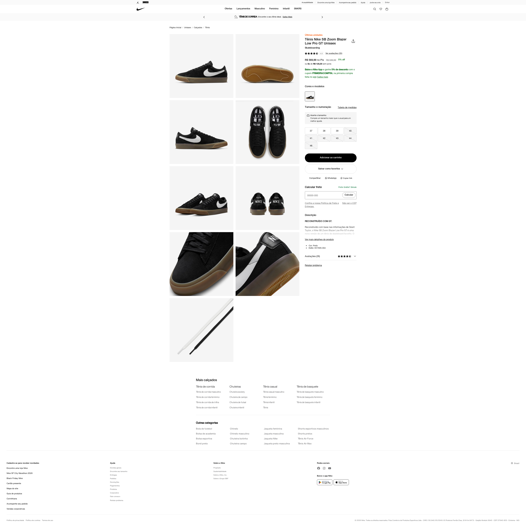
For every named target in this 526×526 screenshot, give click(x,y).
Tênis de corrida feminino (207, 397)
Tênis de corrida (205, 386)
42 (324, 138)
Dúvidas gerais (115, 468)
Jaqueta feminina (273, 428)
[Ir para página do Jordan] (138, 2)
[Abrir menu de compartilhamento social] (353, 41)
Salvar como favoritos (329, 169)
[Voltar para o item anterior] (204, 17)
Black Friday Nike (15, 478)
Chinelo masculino (239, 433)
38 (324, 130)
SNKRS (297, 9)
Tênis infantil (268, 402)
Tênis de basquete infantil (308, 402)
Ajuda (363, 3)
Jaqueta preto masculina (277, 443)
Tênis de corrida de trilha (207, 402)
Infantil (286, 9)
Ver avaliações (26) (334, 53)
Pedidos (113, 478)
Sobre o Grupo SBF (220, 478)
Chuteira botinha (239, 438)
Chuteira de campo (238, 397)
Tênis (265, 407)
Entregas (113, 475)
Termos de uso (47, 520)
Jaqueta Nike (271, 438)
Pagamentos (115, 485)
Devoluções (114, 482)
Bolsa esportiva (204, 438)
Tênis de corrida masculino (208, 391)
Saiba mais (322, 77)
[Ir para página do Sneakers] (145, 2)
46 (311, 145)
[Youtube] (329, 468)
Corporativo (114, 493)
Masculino (260, 9)
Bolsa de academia (206, 433)
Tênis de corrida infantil (206, 407)
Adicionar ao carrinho (331, 158)
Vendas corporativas (16, 508)
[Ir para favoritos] (381, 9)
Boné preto (202, 443)
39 (337, 130)
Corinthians (12, 498)
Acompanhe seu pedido (347, 3)
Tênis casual (270, 386)
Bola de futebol (204, 428)
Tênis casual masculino (273, 391)
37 (311, 130)
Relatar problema (313, 265)
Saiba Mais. (290, 17)
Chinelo (234, 428)
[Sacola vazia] (387, 9)
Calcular (349, 195)
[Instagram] (324, 468)
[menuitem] (228, 9)
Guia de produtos (14, 493)
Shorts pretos (305, 433)
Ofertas (228, 9)
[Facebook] (318, 468)
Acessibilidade (307, 2)
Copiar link (347, 178)
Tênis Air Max (305, 443)
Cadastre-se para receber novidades (23, 463)
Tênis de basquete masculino (310, 391)
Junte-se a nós (375, 3)
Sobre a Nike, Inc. (220, 475)
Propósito (217, 468)
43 (337, 138)
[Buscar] (374, 9)
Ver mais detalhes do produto (319, 239)
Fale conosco (115, 496)
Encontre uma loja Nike (326, 3)
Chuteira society (237, 391)
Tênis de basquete (307, 386)
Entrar (387, 2)
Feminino (273, 9)
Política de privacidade (15, 520)
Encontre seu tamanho (118, 471)
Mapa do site (12, 488)
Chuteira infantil (237, 407)
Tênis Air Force (305, 438)
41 (311, 138)
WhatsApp (332, 178)
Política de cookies (33, 520)
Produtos (113, 489)
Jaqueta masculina (274, 433)
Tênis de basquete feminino (309, 397)
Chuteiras (235, 386)
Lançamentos (243, 9)
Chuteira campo (238, 443)
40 (350, 130)
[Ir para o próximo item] (322, 17)
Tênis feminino (270, 397)
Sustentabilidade (219, 471)
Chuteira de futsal (238, 402)
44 (350, 138)
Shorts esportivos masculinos (313, 428)
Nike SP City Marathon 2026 (20, 473)
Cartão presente (14, 483)
